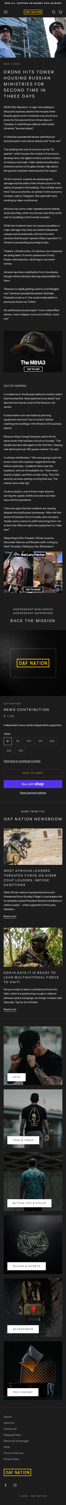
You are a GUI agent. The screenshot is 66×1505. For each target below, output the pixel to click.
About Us (9, 1422)
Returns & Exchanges (16, 1441)
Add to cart (33, 772)
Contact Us (10, 1428)
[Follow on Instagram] (15, 1485)
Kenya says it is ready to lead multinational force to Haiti (31, 977)
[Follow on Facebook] (5, 1485)
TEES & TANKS (23, 1140)
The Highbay (23, 1392)
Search (8, 1416)
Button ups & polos (29, 1203)
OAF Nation (12, 703)
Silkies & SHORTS (27, 1266)
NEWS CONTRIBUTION (26, 710)
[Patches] (33, 572)
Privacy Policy (11, 1459)
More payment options (33, 792)
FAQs (7, 1447)
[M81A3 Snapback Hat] (33, 351)
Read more (10, 916)
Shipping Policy (12, 1435)
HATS (16, 1077)
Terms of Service (13, 1453)
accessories (23, 1329)
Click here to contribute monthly (22, 761)
